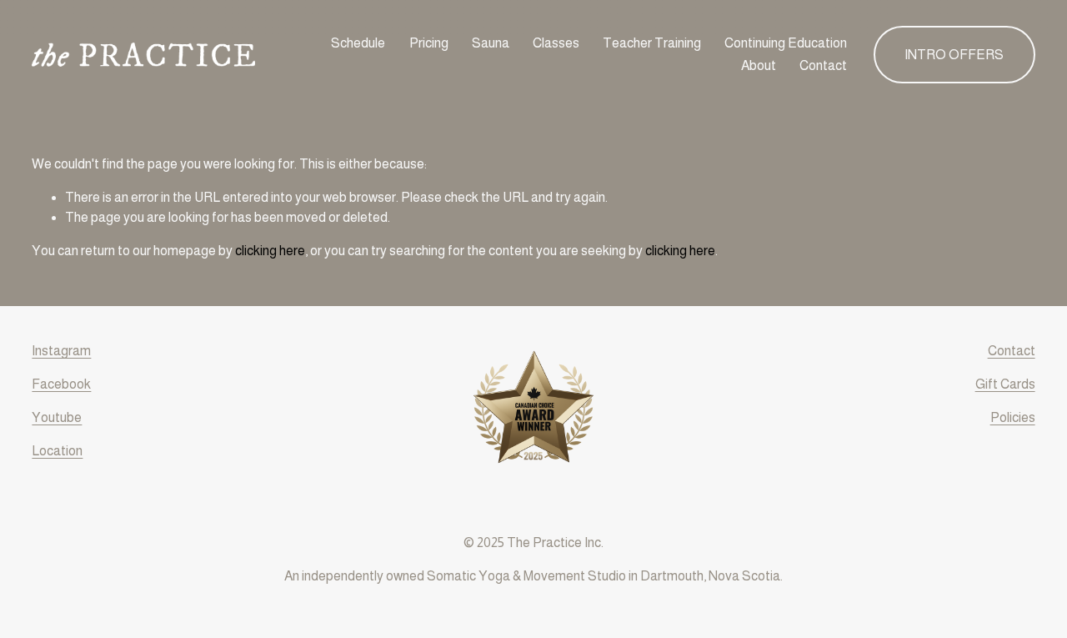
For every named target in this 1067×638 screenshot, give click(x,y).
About (758, 65)
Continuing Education (785, 43)
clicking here (270, 251)
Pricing (428, 43)
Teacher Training (652, 43)
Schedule (358, 43)
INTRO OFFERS (954, 55)
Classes (556, 43)
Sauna (490, 43)
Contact (823, 65)
